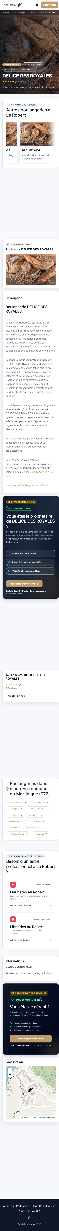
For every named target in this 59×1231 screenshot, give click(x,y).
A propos (8, 1206)
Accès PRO (34, 1211)
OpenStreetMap (38, 1117)
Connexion (49, 4)
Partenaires (22, 1206)
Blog (34, 1206)
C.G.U (22, 1211)
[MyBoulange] (14, 5)
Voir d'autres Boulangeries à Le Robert (28, 485)
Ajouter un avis (16, 695)
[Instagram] (29, 1218)
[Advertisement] (29, 203)
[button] (30, 1089)
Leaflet (26, 1117)
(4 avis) (23, 81)
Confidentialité (47, 1206)
